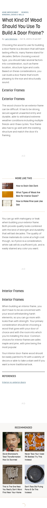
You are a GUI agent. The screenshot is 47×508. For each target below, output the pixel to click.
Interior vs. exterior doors (14, 382)
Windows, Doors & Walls (13, 15)
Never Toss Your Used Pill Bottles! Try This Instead (34, 457)
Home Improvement (10, 12)
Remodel (25, 12)
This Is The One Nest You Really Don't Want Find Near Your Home (12, 490)
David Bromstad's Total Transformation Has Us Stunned (12, 457)
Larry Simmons (11, 39)
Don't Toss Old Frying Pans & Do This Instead (34, 490)
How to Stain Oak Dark (27, 186)
